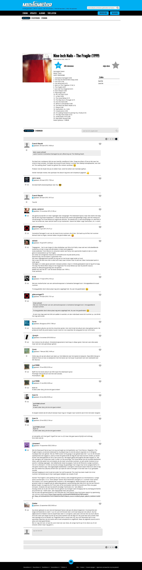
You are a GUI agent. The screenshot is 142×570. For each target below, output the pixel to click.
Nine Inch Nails (63, 55)
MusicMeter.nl (37, 567)
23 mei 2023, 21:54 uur (46, 420)
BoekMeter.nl (45, 567)
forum (25, 13)
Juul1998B (36, 365)
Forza (34, 321)
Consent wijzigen (90, 567)
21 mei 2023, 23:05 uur (46, 383)
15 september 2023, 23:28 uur (48, 445)
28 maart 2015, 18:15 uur (47, 197)
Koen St (34, 388)
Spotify (100, 81)
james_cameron (38, 209)
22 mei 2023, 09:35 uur (46, 397)
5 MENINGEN (39, 131)
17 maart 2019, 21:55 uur (47, 279)
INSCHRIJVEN (103, 13)
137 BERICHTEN (28, 131)
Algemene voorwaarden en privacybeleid (108, 567)
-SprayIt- (35, 335)
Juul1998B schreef (39, 403)
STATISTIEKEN (35, 18)
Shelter (34, 503)
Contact (82, 567)
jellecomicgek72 (38, 227)
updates (33, 13)
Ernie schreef (37, 303)
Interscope (61, 75)
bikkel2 (34, 241)
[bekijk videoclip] (74, 85)
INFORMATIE (26, 18)
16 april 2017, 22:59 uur (46, 243)
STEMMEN (44, 18)
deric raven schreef (39, 152)
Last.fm (100, 83)
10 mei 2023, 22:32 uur (46, 367)
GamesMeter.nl (55, 567)
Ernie (34, 277)
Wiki (77, 567)
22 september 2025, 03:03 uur (48, 505)
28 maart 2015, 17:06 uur (47, 180)
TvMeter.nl (64, 567)
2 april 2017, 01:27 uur (46, 229)
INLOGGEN (115, 13)
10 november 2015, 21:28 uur (48, 211)
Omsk (34, 349)
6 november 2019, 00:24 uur (48, 337)
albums (42, 13)
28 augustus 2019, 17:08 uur (48, 323)
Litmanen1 (36, 443)
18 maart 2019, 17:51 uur (47, 296)
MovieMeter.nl (27, 567)
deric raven (36, 178)
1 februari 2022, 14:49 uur (47, 351)
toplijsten (52, 13)
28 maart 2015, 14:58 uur (47, 145)
